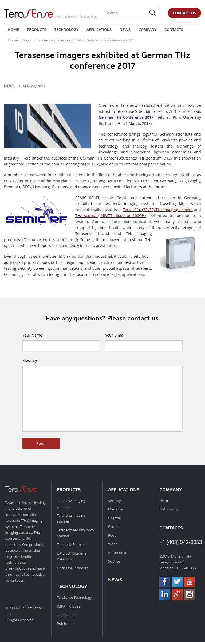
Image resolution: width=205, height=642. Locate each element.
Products (36, 29)
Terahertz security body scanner (75, 533)
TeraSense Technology (74, 597)
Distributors (168, 509)
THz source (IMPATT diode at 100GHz (110, 215)
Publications (66, 623)
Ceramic (114, 526)
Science (114, 561)
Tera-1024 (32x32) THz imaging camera (158, 209)
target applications (127, 274)
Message (30, 360)
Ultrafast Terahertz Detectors (71, 556)
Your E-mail (115, 335)
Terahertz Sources (71, 544)
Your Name (32, 335)
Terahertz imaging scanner (71, 518)
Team (163, 500)
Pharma (114, 518)
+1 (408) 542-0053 (179, 542)
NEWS (9, 85)
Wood (113, 544)
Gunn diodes (67, 614)
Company (147, 29)
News (125, 29)
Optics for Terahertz (72, 568)
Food (112, 535)
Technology (66, 29)
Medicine (115, 509)
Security (114, 500)
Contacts (173, 29)
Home (13, 29)
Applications (99, 29)
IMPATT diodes (68, 606)
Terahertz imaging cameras (71, 503)
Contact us (184, 13)
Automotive (117, 552)
